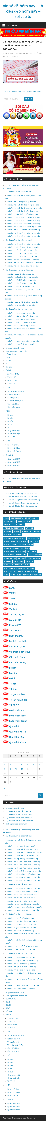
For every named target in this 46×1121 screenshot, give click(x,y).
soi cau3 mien (35, 531)
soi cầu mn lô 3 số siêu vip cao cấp (21, 325)
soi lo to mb (8, 565)
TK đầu (10, 424)
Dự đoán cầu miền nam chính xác (19, 309)
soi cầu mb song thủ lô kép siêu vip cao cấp (24, 263)
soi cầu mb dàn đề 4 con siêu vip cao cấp (23, 217)
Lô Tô (8, 441)
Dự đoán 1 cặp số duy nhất (14, 525)
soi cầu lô (34, 541)
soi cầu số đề (9, 551)
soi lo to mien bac (22, 565)
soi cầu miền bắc (10, 545)
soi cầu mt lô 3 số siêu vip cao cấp (20, 286)
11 (16, 769)
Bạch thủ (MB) (16, 635)
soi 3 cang (7, 531)
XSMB (8, 357)
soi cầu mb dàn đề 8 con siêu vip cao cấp (23, 223)
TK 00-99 (11, 437)
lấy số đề (29, 528)
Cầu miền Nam (13, 404)
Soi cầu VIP (20, 551)
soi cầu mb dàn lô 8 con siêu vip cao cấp (23, 244)
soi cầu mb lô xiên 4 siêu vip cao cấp (22, 256)
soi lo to (29, 561)
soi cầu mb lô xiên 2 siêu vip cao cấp (22, 250)
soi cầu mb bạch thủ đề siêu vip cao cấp (23, 205)
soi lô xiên (8, 571)
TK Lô (8, 411)
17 (10, 773)
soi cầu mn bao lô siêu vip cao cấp (21, 313)
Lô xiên (10, 418)
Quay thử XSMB (13, 459)
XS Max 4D (11, 377)
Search (28, 99)
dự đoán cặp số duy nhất (13, 528)
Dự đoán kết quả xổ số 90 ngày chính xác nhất (22, 91)
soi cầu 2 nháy (33, 538)
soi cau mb (17, 535)
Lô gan (10, 415)
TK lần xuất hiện (13, 434)
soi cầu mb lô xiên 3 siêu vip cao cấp (22, 253)
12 (22, 769)
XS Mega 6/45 (13, 374)
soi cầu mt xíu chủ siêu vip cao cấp (21, 305)
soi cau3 (24, 531)
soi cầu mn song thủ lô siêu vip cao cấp (23, 341)
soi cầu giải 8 (22, 541)
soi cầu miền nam (26, 545)
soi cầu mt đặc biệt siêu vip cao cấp (21, 280)
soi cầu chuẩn (9, 541)
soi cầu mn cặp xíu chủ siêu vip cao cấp (22, 316)
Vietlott (8, 370)
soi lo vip (30, 568)
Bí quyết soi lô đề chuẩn (15, 348)
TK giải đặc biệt (13, 430)
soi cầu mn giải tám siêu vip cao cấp (21, 322)
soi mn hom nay (31, 571)
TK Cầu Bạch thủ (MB (15, 391)
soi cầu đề (22, 558)
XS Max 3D (11, 383)
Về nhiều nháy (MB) (15, 401)
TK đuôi (10, 427)
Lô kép (10, 421)
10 (10, 769)
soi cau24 (7, 535)
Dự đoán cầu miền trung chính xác (19, 270)
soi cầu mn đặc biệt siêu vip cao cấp (21, 319)
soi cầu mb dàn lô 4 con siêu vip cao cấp (23, 233)
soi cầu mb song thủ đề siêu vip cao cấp (23, 260)
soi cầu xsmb (21, 555)
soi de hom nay (34, 558)
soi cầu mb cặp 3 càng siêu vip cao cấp (22, 214)
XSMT (8, 364)
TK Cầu (8, 387)
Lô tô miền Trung (14, 451)
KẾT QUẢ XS (11, 354)
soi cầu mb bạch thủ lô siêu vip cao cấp (22, 211)
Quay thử (9, 455)
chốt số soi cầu (17, 518)
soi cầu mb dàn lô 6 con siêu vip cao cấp (23, 236)
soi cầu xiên (31, 551)
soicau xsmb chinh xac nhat (15, 538)
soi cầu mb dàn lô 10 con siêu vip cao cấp (23, 230)
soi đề (6, 575)
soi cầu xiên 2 (9, 555)
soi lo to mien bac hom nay (14, 568)
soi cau (16, 531)
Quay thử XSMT (13, 462)
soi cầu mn (25, 548)
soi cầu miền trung (11, 548)
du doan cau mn (31, 518)
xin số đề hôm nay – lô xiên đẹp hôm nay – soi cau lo (23, 11)
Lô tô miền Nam (13, 448)
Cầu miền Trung (13, 407)
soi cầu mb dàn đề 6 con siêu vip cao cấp (23, 220)
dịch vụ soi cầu (10, 521)
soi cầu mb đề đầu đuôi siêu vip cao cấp (23, 247)
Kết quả (9, 367)
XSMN (8, 361)
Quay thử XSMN (13, 465)
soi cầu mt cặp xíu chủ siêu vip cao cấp (22, 277)
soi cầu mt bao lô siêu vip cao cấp (20, 274)
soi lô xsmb (18, 571)
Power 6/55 (12, 380)
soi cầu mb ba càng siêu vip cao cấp (21, 202)
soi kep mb (8, 561)
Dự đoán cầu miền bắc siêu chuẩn (19, 240)
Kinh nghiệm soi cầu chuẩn (16, 351)
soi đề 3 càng (15, 575)
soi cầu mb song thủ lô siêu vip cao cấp (23, 266)
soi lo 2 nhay (19, 561)
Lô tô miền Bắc (13, 445)
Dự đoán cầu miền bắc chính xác (18, 191)
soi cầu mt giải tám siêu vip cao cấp (21, 283)
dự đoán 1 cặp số (24, 521)
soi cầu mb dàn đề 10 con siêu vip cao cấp (24, 227)
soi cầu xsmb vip (35, 555)
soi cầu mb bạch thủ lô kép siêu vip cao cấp (24, 208)
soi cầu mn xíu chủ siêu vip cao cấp (21, 344)
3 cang (6, 518)
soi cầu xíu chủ (10, 558)
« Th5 (5, 788)
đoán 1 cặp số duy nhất (32, 575)
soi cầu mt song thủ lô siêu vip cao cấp (22, 302)
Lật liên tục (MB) (13, 394)
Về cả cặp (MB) (13, 397)
